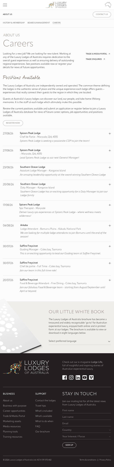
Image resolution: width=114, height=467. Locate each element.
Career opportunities (14, 411)
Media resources (12, 426)
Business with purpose (14, 406)
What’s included (43, 411)
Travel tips (40, 406)
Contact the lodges (45, 401)
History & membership (14, 23)
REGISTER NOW (13, 123)
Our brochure (42, 432)
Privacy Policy (105, 460)
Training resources (12, 437)
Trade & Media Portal (14, 416)
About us (7, 14)
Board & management (39, 23)
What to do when (44, 421)
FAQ (37, 426)
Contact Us (102, 14)
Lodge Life (96, 362)
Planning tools (10, 432)
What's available (43, 416)
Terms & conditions (88, 460)
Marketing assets (12, 421)
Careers (57, 23)
